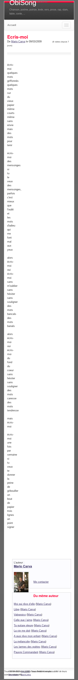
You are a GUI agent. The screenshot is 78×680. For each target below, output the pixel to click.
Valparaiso (20, 614)
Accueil (11, 25)
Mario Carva (18, 41)
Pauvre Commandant (26, 652)
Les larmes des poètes (27, 646)
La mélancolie (22, 641)
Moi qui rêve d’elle (24, 603)
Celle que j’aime (23, 620)
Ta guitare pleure (23, 625)
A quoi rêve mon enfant (27, 636)
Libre (16, 609)
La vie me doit (22, 630)
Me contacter (41, 581)
